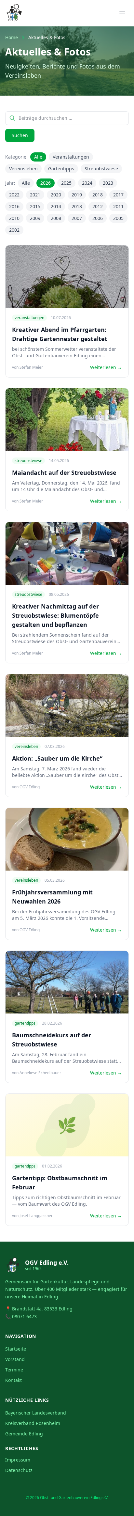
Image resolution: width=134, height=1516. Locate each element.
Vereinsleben (23, 168)
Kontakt (13, 1380)
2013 (77, 206)
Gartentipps (61, 168)
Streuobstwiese (101, 168)
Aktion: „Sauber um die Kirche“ (57, 758)
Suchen (20, 135)
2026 (45, 183)
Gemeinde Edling (24, 1434)
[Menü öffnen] (122, 13)
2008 (56, 218)
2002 (14, 230)
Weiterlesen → (106, 367)
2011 (118, 206)
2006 (97, 218)
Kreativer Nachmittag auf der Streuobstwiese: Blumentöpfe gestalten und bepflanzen (55, 615)
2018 (97, 195)
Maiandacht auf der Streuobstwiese (64, 472)
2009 (35, 218)
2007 (77, 218)
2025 (66, 183)
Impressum (17, 1460)
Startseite (15, 1349)
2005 (118, 218)
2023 (108, 183)
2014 (56, 206)
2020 (56, 195)
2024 (87, 183)
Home (11, 37)
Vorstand (15, 1359)
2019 (77, 195)
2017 (118, 195)
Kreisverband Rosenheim (32, 1423)
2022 (14, 195)
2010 (14, 218)
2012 (97, 206)
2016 (14, 206)
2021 (35, 195)
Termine (14, 1370)
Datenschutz (19, 1470)
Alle (38, 157)
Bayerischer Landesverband (35, 1413)
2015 (35, 206)
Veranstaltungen (71, 157)
